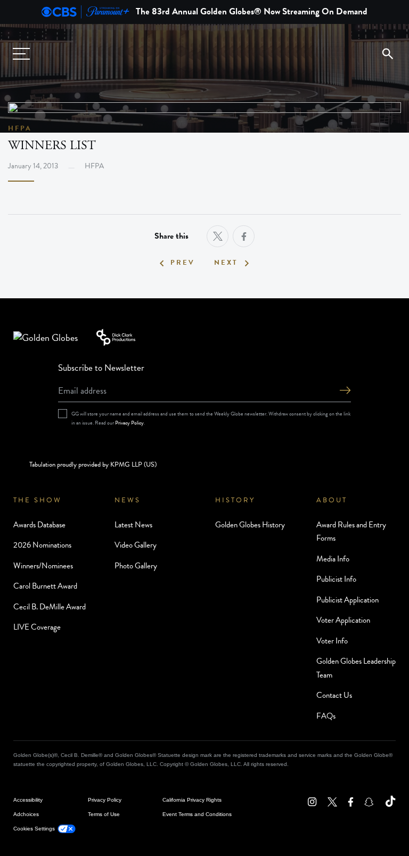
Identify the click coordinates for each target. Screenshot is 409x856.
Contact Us (334, 695)
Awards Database (39, 525)
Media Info (332, 559)
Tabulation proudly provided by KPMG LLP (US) (93, 464)
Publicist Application (347, 600)
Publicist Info (336, 579)
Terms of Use (104, 814)
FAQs (326, 716)
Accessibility (28, 800)
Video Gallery (135, 545)
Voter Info (332, 641)
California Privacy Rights (192, 800)
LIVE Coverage (37, 627)
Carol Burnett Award (45, 586)
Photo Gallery (135, 566)
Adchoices (26, 814)
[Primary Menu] (21, 53)
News (127, 500)
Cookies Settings (34, 828)
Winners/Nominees (43, 566)
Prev (182, 263)
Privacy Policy (129, 423)
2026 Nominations (42, 545)
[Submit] (345, 391)
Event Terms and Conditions (197, 814)
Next (226, 263)
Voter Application (343, 620)
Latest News (133, 525)
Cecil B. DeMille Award (49, 607)
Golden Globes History (250, 525)
